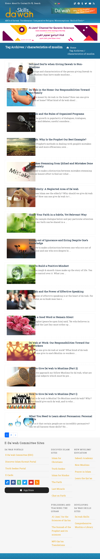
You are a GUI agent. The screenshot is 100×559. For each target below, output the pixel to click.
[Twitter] (86, 3)
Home (8, 3)
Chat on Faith (59, 495)
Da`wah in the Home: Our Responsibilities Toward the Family (59, 91)
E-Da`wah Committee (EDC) (19, 455)
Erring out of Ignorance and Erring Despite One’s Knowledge (58, 242)
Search (37, 3)
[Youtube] (90, 3)
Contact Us (25, 3)
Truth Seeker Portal (15, 468)
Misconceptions (62, 20)
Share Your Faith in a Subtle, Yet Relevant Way (58, 214)
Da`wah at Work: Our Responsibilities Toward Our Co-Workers (59, 344)
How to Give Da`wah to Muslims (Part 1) (53, 394)
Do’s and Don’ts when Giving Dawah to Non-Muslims (56, 65)
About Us (16, 3)
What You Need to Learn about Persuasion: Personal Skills (60, 418)
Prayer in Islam (83, 471)
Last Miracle (58, 488)
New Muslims (82, 465)
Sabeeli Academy (84, 458)
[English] (58, 3)
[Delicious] (75, 3)
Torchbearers (26, 20)
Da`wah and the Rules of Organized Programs (56, 113)
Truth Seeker (58, 468)
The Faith (57, 482)
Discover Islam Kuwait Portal (20, 461)
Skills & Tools (76, 20)
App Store (28, 490)
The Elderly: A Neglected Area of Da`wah (54, 189)
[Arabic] (55, 3)
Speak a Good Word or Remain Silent (51, 317)
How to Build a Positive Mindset (49, 265)
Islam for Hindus (60, 475)
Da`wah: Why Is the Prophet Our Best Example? (57, 139)
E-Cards (9, 475)
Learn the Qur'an (83, 478)
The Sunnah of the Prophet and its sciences (61, 531)
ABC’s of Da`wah (12, 20)
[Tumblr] (83, 3)
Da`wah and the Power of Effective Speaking (56, 291)
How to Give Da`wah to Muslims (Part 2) (53, 368)
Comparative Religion (43, 20)
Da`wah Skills (82, 516)
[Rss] (94, 3)
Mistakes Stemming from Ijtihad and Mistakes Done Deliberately (61, 165)
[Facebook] (79, 3)
